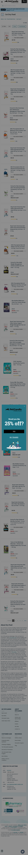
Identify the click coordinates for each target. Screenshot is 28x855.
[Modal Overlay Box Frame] (14, 427)
